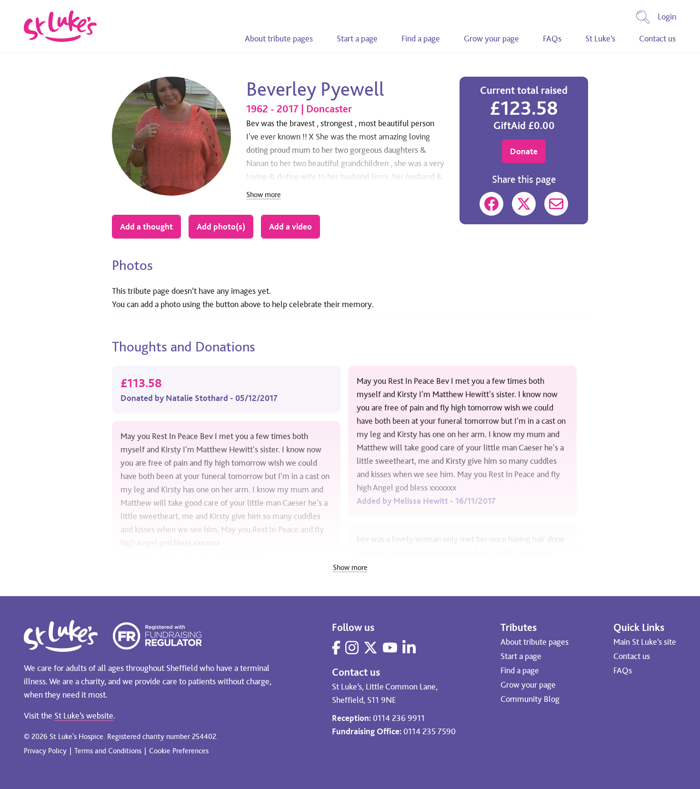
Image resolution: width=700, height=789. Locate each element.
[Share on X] (524, 204)
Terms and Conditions (107, 750)
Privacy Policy (45, 750)
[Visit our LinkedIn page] (409, 647)
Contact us (657, 38)
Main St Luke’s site (644, 642)
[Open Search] (642, 17)
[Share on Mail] (556, 204)
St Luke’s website (83, 715)
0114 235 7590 (429, 731)
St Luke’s (600, 38)
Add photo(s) (221, 226)
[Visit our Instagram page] (352, 647)
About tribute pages (279, 38)
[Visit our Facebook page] (336, 647)
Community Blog (530, 699)
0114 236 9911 (399, 718)
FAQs (552, 38)
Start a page (357, 38)
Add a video (290, 226)
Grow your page (491, 38)
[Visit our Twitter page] (370, 647)
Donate (524, 151)
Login (667, 16)
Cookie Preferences (179, 750)
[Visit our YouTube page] (390, 647)
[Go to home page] (60, 26)
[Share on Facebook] (491, 204)
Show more (263, 195)
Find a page (420, 38)
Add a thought (146, 226)
